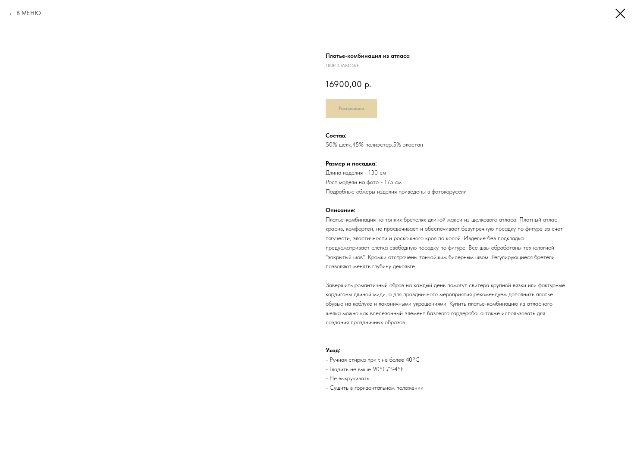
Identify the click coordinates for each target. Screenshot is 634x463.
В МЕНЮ (28, 12)
